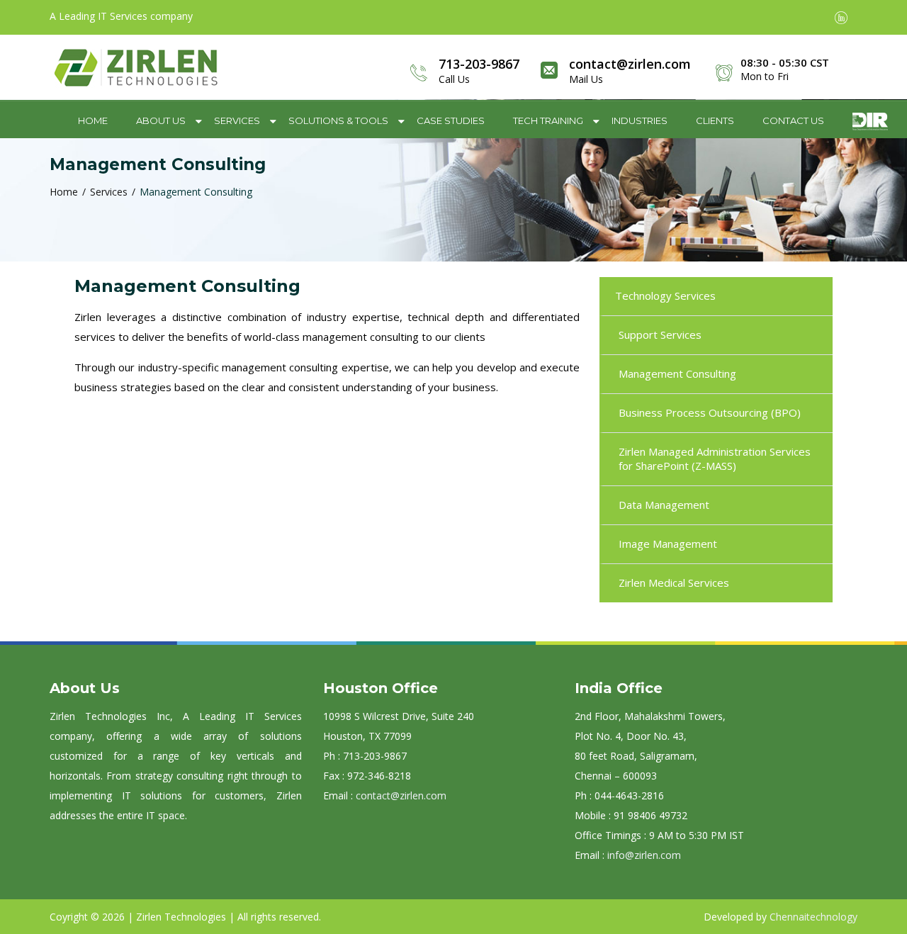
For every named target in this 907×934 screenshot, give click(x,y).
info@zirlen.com (644, 855)
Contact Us (793, 120)
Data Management (664, 504)
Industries (639, 120)
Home (93, 120)
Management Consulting (677, 373)
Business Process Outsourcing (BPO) (710, 412)
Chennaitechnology (813, 916)
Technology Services (665, 295)
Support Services (660, 334)
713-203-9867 (479, 63)
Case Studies (451, 120)
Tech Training (548, 120)
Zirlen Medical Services (674, 582)
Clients (715, 120)
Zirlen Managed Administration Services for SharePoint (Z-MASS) (715, 458)
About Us (161, 120)
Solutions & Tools (338, 120)
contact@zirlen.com (630, 63)
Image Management (668, 543)
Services (237, 120)
